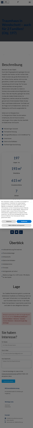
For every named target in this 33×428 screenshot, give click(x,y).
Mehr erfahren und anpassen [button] (16, 225)
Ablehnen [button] (9, 221)
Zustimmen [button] (24, 221)
